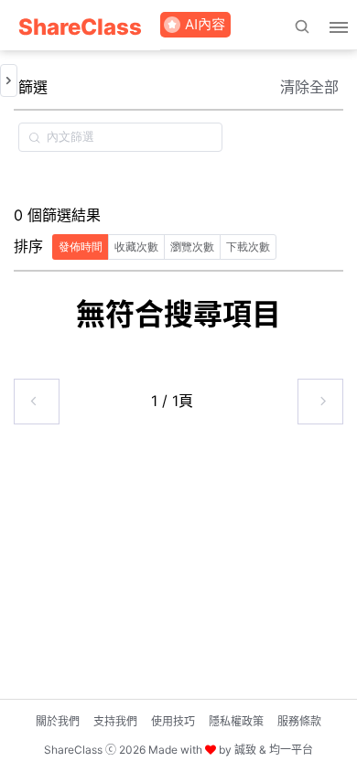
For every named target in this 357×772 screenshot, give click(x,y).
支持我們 (115, 721)
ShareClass (80, 27)
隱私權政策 (236, 721)
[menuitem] (80, 25)
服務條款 (299, 721)
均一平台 (291, 749)
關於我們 (58, 721)
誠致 (245, 749)
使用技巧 (173, 721)
